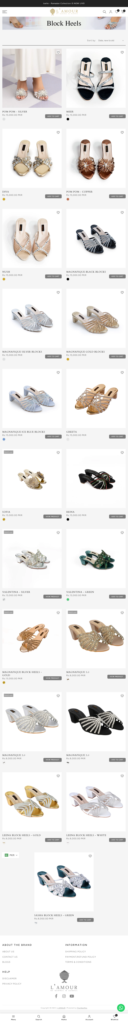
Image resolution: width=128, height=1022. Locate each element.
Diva (5, 191)
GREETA (71, 431)
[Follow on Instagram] (64, 996)
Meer (70, 111)
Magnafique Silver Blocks (22, 351)
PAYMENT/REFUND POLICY (80, 957)
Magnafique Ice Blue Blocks (23, 431)
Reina (70, 511)
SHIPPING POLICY (75, 951)
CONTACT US (10, 957)
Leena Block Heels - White (86, 835)
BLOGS (6, 962)
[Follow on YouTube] (71, 996)
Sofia (6, 511)
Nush (6, 271)
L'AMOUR (61, 1008)
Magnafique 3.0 (77, 672)
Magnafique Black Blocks (86, 271)
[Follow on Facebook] (56, 996)
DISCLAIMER (9, 978)
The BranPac (82, 1008)
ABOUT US (8, 951)
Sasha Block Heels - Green (54, 915)
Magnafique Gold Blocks (85, 351)
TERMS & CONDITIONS (78, 962)
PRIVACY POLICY (11, 984)
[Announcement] (64, 3)
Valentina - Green (80, 592)
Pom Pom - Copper (79, 191)
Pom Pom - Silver (14, 111)
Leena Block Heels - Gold (21, 835)
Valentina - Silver (16, 592)
